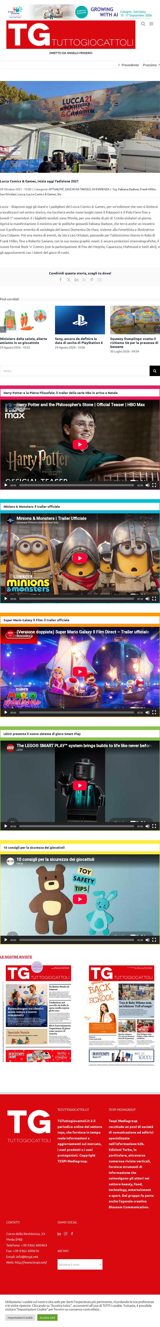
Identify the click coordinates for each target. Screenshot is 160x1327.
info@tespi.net (27, 1256)
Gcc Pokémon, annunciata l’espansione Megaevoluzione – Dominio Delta (134, 342)
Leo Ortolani (8, 194)
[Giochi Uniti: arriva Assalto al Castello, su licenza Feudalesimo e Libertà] (25, 308)
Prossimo (150, 65)
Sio (59, 194)
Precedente (130, 65)
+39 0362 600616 (26, 1251)
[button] (3, 329)
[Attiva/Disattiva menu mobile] (151, 23)
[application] (80, 444)
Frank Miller (148, 189)
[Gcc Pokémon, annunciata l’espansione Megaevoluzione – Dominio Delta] (135, 308)
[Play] (6, 485)
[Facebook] (72, 1233)
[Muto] (147, 485)
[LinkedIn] (59, 1233)
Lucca (21, 194)
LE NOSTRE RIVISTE (16, 957)
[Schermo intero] (154, 485)
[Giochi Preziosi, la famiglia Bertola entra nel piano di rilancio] (80, 308)
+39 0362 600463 (34, 1245)
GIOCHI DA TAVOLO (78, 189)
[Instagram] (65, 1233)
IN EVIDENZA (100, 189)
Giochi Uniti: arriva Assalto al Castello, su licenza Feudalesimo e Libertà (23, 342)
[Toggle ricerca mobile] (143, 23)
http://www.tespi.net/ (31, 1262)
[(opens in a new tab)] (121, 962)
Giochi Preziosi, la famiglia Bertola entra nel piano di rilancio (76, 342)
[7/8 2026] (38, 962)
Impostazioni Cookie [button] (20, 1317)
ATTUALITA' (56, 189)
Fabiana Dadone (128, 189)
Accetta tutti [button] (47, 1317)
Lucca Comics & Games (41, 194)
